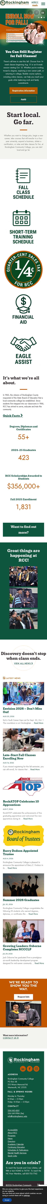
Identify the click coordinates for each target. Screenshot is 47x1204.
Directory (11, 1141)
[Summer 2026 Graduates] (23, 884)
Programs (11, 1135)
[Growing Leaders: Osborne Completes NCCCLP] (23, 930)
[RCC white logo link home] (23, 1060)
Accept (7, 1200)
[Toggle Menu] (43, 4)
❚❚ (42, 13)
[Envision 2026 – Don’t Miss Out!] (23, 693)
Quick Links (12, 1155)
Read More (38, 723)
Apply (35, 5)
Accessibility (13, 1130)
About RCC (12, 1132)
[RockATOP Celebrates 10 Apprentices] (23, 786)
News (10, 1138)
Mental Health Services (17, 1153)
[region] (23, 57)
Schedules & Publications (18, 1150)
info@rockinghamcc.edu (17, 1116)
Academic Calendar (16, 1144)
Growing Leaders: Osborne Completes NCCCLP (22, 947)
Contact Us (10, 1038)
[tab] (39, 17)
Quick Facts (11, 415)
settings (27, 1196)
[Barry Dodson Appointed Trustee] (23, 835)
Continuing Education (16, 1147)
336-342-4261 (14, 1110)
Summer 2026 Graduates (21, 900)
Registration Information (23, 90)
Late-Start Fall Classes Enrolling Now (19, 756)
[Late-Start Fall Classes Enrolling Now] (23, 739)
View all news (22, 663)
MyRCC (35, 2)
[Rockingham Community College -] (15, 4)
